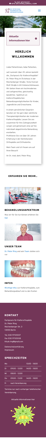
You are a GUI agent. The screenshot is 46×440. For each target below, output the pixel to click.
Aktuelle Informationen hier (23, 399)
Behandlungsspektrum (22, 210)
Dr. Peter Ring (11, 251)
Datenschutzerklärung (14, 347)
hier (6, 218)
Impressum (9, 350)
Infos (9, 283)
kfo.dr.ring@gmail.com (14, 342)
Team (27, 251)
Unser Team (13, 246)
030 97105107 (23, 2)
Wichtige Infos (11, 288)
